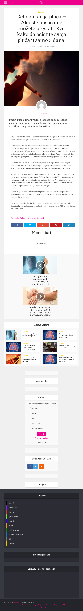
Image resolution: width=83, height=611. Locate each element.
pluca (23, 218)
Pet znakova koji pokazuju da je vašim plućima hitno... (66, 335)
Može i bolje (35, 423)
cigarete (15, 218)
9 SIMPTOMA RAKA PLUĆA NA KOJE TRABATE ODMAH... (29, 347)
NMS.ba (16, 602)
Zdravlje (41, 12)
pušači (41, 218)
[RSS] (41, 466)
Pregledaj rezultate (41, 438)
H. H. (44, 46)
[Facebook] (30, 466)
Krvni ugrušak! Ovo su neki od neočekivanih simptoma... (29, 359)
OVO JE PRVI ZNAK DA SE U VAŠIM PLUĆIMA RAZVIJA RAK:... (67, 359)
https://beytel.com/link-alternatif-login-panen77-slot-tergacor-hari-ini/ (56, 605)
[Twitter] (35, 466)
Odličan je (34, 408)
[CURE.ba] (40, 2)
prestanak (32, 218)
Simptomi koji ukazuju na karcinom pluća (30, 335)
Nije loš (34, 418)
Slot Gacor (29, 605)
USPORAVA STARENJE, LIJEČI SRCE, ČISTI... (67, 347)
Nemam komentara (38, 428)
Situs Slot (22, 605)
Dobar (33, 413)
